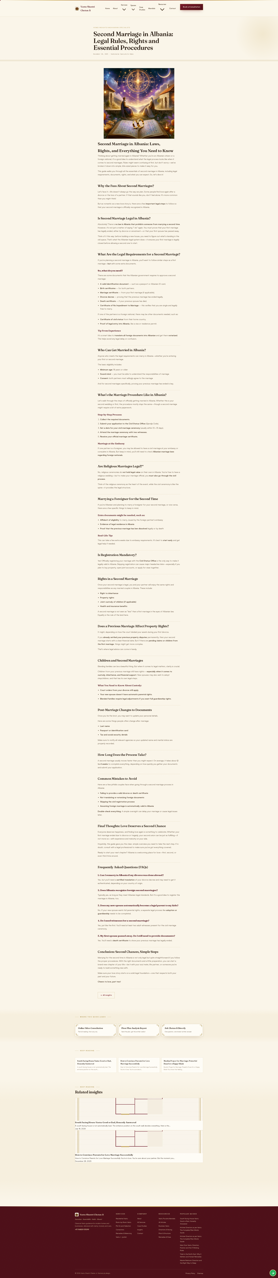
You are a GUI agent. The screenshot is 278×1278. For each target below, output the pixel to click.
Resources (162, 4)
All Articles (162, 1222)
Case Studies (142, 8)
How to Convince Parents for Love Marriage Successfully (104, 1155)
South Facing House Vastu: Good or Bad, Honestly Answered (105, 1122)
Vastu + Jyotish (121, 1237)
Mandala (151, 8)
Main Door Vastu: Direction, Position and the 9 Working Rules (189, 1247)
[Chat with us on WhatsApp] (273, 1273)
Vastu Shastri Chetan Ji (88, 8)
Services (124, 5)
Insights (103, 27)
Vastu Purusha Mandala (167, 1218)
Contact (172, 8)
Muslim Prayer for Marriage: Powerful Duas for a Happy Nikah (106, 1190)
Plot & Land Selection (123, 1226)
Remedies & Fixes (165, 1237)
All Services (141, 1222)
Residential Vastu (122, 1218)
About (115, 8)
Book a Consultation (191, 7)
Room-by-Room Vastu (123, 1222)
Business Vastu (164, 1226)
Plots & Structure (164, 1233)
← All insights (106, 995)
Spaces (133, 5)
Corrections (120, 1230)
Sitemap (200, 1273)
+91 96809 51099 (82, 1229)
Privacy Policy (190, 1273)
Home (107, 8)
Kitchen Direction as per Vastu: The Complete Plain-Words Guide (191, 1230)
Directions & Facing (165, 1230)
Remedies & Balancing (124, 1233)
